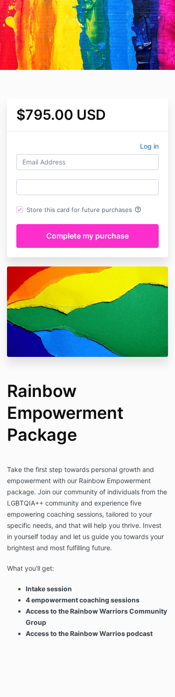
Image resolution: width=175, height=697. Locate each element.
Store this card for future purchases (84, 209)
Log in (149, 146)
